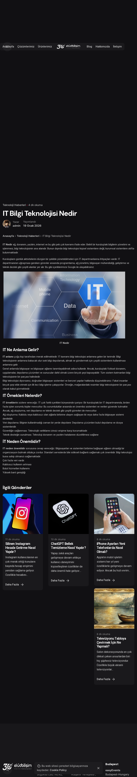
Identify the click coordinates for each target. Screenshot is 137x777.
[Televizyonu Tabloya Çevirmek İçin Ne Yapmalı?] (114, 608)
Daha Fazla (12, 584)
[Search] (7, 769)
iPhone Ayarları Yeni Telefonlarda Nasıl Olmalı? (111, 548)
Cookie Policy (58, 770)
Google (72, 267)
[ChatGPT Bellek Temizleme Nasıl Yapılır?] (68, 514)
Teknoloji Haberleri (14, 205)
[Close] (98, 768)
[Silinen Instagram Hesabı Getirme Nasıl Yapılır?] (23, 514)
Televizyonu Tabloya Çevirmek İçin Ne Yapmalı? (111, 642)
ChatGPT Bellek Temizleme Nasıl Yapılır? (68, 546)
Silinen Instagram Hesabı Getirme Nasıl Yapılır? (20, 548)
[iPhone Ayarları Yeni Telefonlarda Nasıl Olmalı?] (114, 514)
